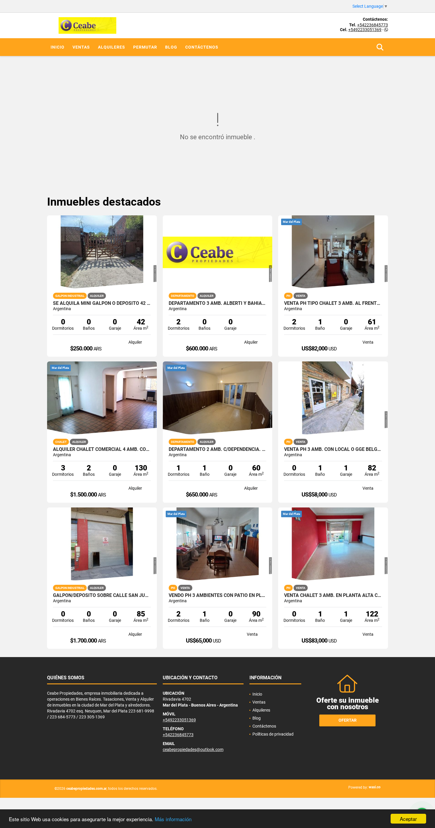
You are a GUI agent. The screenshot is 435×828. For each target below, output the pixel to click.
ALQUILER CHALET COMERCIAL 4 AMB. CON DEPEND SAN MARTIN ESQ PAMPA (102, 449)
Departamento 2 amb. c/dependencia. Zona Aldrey (218, 449)
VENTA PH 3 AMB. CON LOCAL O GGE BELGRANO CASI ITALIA (333, 449)
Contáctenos (201, 47)
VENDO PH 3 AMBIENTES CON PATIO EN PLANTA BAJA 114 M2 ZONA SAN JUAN (218, 595)
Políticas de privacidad (273, 734)
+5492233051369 (364, 29)
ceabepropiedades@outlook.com (193, 749)
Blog (171, 47)
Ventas (81, 47)
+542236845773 (372, 25)
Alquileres (111, 47)
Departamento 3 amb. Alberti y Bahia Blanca (218, 303)
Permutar (145, 47)
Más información (173, 819)
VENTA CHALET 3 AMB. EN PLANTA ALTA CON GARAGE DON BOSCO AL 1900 (333, 595)
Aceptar (408, 818)
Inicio (58, 47)
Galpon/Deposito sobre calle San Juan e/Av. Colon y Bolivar (102, 595)
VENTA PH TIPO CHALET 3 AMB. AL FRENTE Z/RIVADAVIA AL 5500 (333, 303)
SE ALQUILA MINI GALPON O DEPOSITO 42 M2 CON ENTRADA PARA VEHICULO (102, 303)
